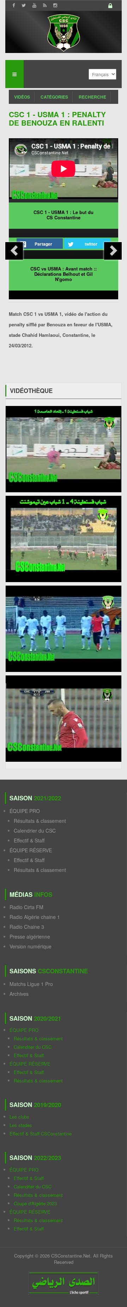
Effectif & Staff (29, 840)
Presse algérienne (30, 936)
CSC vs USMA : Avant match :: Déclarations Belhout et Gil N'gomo (63, 273)
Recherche (92, 97)
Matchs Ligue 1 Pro (31, 983)
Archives (19, 993)
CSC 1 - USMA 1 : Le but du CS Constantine (63, 215)
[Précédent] (14, 251)
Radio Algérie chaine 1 (35, 916)
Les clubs (19, 1116)
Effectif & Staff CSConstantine (41, 1133)
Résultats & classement (40, 820)
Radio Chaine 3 (27, 926)
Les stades (21, 1125)
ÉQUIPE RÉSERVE (31, 850)
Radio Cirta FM (26, 907)
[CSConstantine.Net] (63, 32)
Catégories (54, 97)
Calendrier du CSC (35, 830)
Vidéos (22, 97)
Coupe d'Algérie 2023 (35, 1203)
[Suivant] (113, 251)
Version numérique (31, 946)
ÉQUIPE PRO (25, 810)
